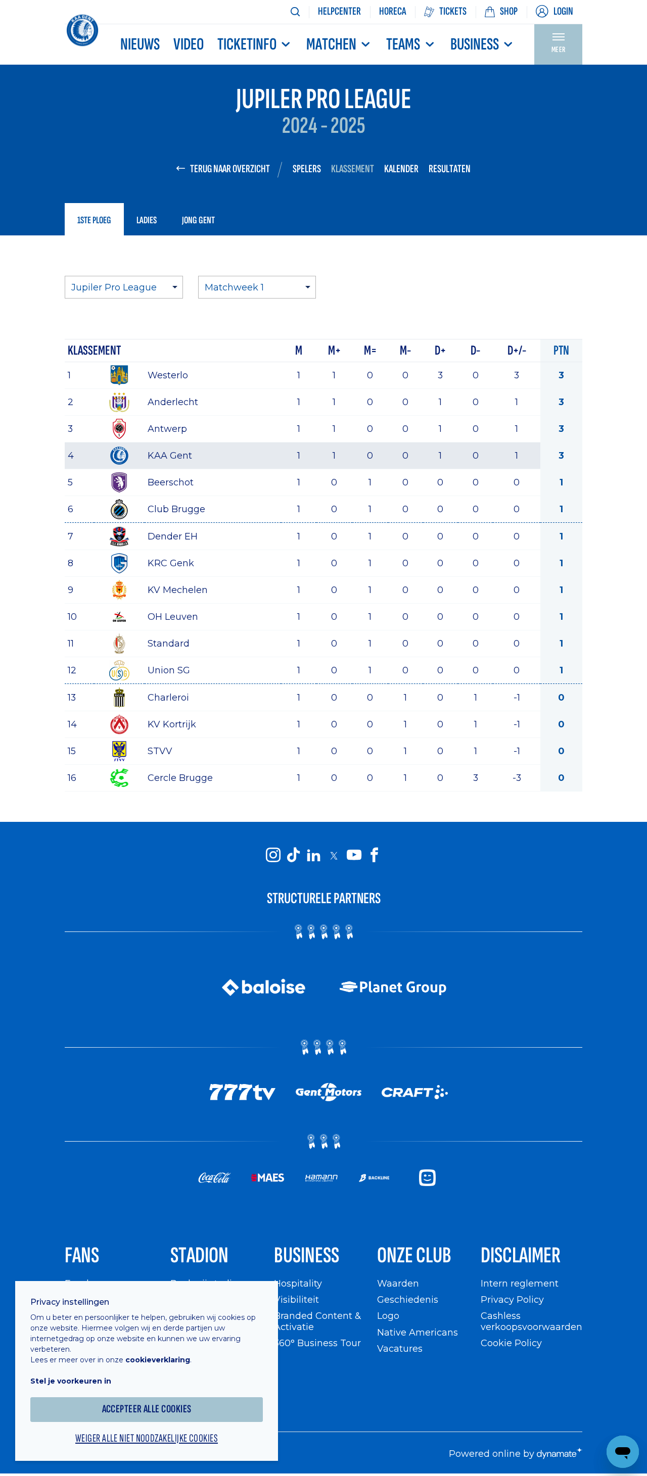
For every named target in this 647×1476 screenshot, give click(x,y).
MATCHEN (331, 44)
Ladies (146, 220)
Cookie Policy (511, 1343)
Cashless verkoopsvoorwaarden (531, 1321)
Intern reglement (520, 1283)
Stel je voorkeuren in (70, 1381)
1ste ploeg (94, 220)
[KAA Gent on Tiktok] (293, 855)
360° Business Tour (317, 1343)
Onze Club (414, 1255)
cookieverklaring (157, 1359)
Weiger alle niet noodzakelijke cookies (146, 1438)
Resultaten (450, 169)
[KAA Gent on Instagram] (273, 855)
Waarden (398, 1283)
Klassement (352, 169)
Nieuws (140, 44)
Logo (388, 1315)
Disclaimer (521, 1255)
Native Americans (417, 1332)
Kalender (401, 169)
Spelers (307, 169)
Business (474, 44)
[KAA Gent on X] (334, 856)
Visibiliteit (296, 1299)
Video (188, 44)
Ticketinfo (246, 44)
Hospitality (298, 1283)
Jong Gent (198, 220)
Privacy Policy (512, 1299)
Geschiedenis (407, 1299)
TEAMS (403, 44)
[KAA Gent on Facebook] (374, 855)
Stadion (199, 1255)
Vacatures (400, 1348)
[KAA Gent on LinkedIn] (313, 855)
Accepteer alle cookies (147, 1409)
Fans (82, 1255)
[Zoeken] (295, 12)
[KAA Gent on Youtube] (354, 855)
